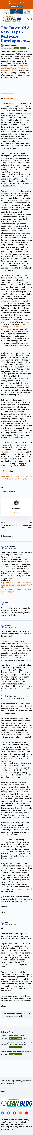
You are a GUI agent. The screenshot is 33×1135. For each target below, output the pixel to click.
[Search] (28, 19)
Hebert (17, 48)
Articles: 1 (16, 512)
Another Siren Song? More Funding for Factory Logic (16, 1052)
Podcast (8, 479)
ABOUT (27, 1089)
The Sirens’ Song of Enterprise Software (13, 1036)
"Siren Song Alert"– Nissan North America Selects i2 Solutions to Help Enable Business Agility (16, 1043)
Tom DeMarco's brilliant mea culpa (16, 450)
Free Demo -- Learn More (16, 6)
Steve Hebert (8, 98)
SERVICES (20, 1089)
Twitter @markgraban (20, 479)
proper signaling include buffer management (13, 326)
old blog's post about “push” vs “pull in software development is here (15, 68)
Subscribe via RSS (7, 476)
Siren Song (12, 1038)
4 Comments (27, 1038)
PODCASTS (8, 1089)
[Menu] (31, 19)
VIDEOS (14, 1089)
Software (22, 48)
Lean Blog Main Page (23, 476)
